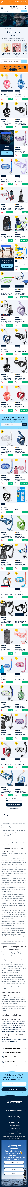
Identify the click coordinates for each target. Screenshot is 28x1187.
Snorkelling (14, 1169)
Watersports (14, 1162)
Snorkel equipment (11, 28)
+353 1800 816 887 (15, 1125)
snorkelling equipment (20, 987)
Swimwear (14, 1166)
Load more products (14, 804)
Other (14, 1173)
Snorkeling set (20, 28)
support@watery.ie (15, 1128)
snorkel (5, 891)
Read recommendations (7, 153)
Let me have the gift (14, 1089)
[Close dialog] (25, 1141)
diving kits (6, 988)
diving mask (15, 887)
